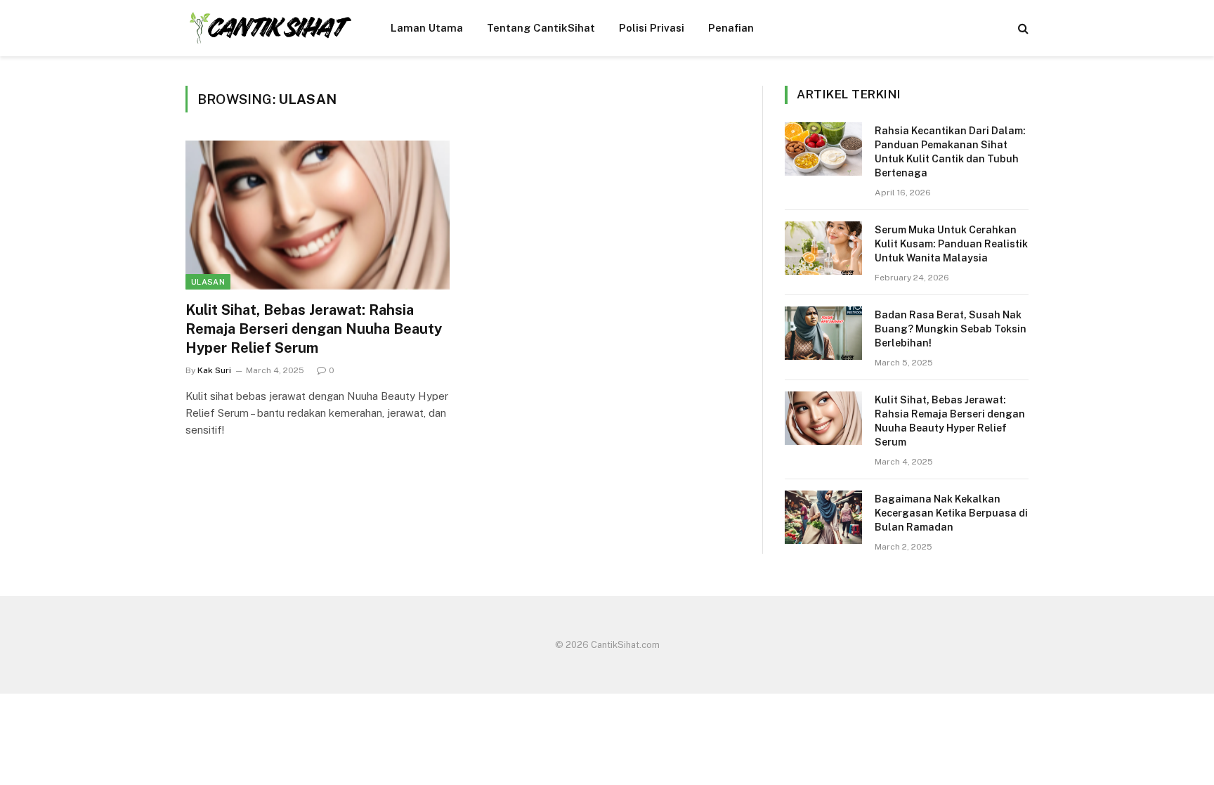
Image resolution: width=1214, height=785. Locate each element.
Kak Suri (214, 370)
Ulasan (208, 282)
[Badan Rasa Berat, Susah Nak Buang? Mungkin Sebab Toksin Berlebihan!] (823, 333)
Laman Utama (427, 28)
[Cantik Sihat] (269, 28)
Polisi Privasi (651, 28)
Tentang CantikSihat (541, 28)
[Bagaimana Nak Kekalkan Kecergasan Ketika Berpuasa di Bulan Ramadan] (823, 517)
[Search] (1022, 28)
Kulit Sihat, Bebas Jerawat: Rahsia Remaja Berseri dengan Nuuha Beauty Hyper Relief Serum (313, 328)
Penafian (731, 28)
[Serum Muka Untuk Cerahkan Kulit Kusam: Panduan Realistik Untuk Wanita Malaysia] (823, 248)
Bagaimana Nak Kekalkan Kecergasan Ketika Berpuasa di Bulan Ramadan (951, 513)
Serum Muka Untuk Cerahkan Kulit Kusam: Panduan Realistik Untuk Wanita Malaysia (951, 244)
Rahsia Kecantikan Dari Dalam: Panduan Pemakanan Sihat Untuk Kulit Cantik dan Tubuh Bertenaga (950, 152)
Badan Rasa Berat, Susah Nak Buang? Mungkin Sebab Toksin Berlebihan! (950, 329)
